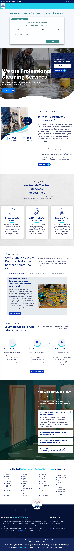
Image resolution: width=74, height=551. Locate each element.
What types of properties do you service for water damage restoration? (53, 441)
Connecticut (9, 485)
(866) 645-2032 (17, 2)
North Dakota (44, 487)
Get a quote (58, 70)
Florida (8, 490)
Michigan (25, 490)
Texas (59, 482)
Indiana (25, 476)
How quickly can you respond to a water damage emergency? (53, 433)
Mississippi (26, 494)
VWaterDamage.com (23, 547)
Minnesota (26, 492)
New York (43, 483)
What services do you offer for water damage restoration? (52, 413)
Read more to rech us (37, 371)
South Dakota (62, 477)
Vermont (60, 486)
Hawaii (8, 494)
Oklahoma (43, 490)
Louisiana (26, 483)
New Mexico (44, 481)
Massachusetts (27, 488)
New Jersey (44, 480)
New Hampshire (45, 478)
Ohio (42, 488)
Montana (60, 479)
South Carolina (62, 475)
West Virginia (61, 491)
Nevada (43, 476)
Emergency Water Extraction (37, 273)
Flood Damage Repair (57, 273)
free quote (22, 530)
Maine (25, 485)
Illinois (25, 474)
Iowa (24, 478)
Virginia (60, 487)
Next (52, 41)
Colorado (8, 483)
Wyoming (60, 494)
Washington (61, 489)
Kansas (25, 480)
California (8, 481)
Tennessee (61, 480)
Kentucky (25, 481)
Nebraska (43, 474)
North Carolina (45, 485)
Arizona (8, 478)
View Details (42, 164)
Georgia (8, 492)
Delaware (8, 487)
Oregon (43, 492)
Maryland (25, 487)
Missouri (25, 495)
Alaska (7, 476)
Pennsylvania (44, 494)
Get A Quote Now (15, 313)
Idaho (7, 495)
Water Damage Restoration (16, 273)
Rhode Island (44, 495)
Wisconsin (61, 493)
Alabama (8, 474)
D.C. (7, 488)
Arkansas (8, 480)
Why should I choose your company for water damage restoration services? (53, 450)
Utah (59, 484)
